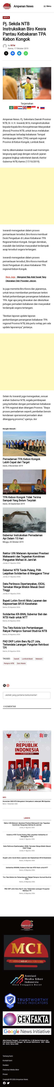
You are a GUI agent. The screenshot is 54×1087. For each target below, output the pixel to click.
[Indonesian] (33, 107)
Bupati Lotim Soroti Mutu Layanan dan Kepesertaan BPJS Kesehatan (25, 602)
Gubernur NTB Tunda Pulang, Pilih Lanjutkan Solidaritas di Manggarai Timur (26, 572)
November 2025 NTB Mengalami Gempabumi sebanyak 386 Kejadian (26, 801)
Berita (6, 17)
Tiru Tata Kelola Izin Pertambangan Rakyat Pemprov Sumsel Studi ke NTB (25, 629)
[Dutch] (20, 107)
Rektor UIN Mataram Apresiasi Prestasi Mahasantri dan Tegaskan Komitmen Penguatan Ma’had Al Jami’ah (26, 556)
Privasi (5, 1074)
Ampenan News (23, 6)
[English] (25, 107)
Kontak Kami (7, 1061)
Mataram (39, 659)
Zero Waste (21, 663)
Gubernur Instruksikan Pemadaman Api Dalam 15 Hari (22, 537)
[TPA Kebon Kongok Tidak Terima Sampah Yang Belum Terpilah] (24, 481)
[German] (29, 107)
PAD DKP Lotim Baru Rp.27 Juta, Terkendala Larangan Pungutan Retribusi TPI (26, 644)
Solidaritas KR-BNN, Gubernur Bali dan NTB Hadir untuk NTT (25, 616)
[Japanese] (38, 107)
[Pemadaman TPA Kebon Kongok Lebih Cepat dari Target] (24, 443)
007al (12, 45)
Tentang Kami (8, 1056)
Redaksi (6, 1065)
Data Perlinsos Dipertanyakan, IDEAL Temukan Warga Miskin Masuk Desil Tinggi (24, 587)
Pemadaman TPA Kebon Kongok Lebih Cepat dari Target (21, 460)
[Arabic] (11, 107)
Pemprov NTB (9, 663)
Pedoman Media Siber (11, 1070)
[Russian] (42, 107)
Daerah (16, 659)
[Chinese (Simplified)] (16, 107)
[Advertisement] (27, 196)
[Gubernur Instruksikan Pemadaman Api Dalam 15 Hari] (24, 520)
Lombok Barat (27, 659)
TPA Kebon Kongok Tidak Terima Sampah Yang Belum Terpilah (22, 499)
